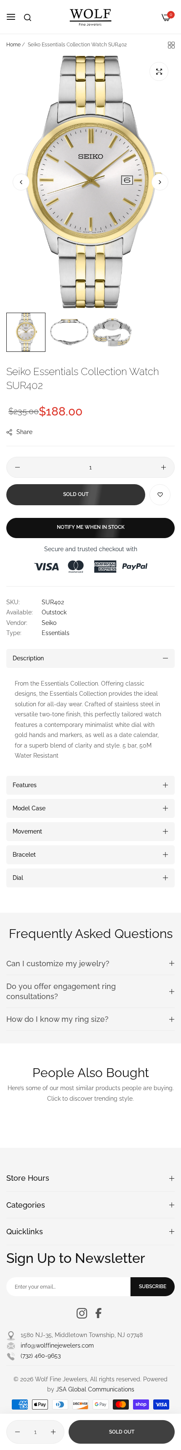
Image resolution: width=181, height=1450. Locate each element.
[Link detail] (82, 1313)
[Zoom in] (158, 71)
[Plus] (163, 467)
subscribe (152, 1286)
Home (13, 45)
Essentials (55, 633)
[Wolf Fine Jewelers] (90, 16)
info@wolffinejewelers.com (57, 1345)
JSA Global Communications (95, 1389)
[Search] (27, 17)
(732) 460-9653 (41, 1355)
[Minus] (17, 467)
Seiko (49, 622)
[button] (160, 182)
